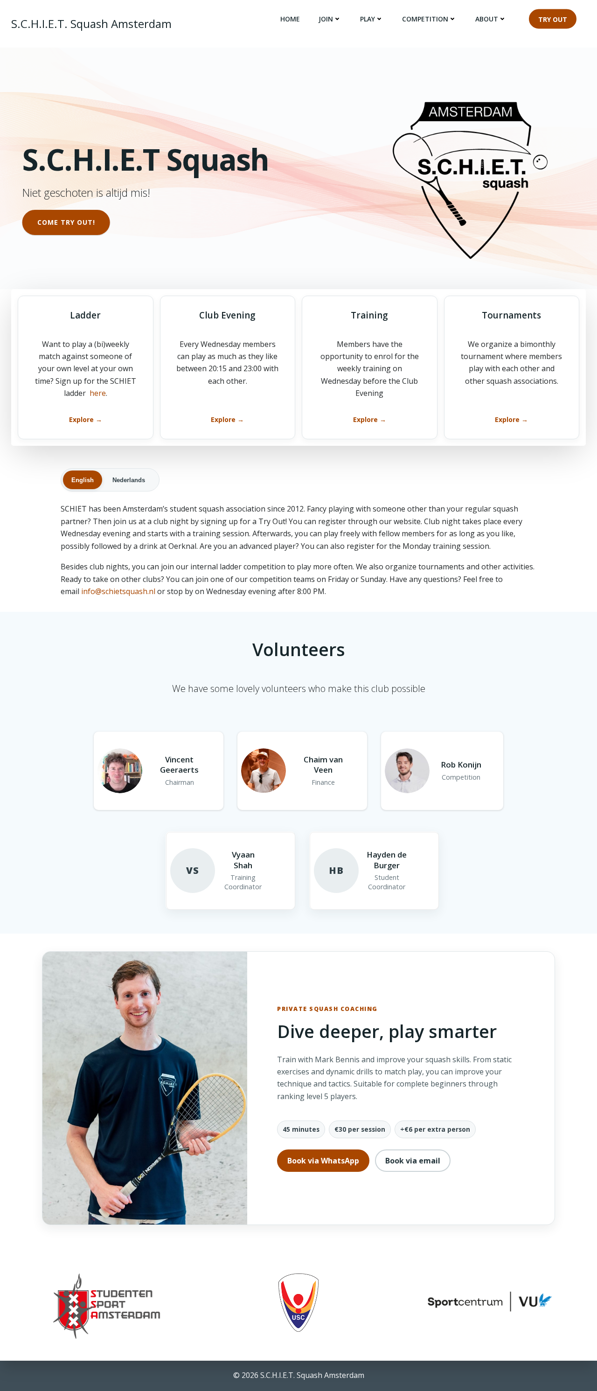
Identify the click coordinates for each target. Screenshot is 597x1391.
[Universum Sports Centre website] (298, 1302)
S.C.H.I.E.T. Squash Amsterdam (91, 23)
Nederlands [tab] (128, 480)
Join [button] (326, 18)
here (98, 393)
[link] (85, 367)
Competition (425, 18)
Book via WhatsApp (323, 1161)
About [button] (486, 18)
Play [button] (367, 18)
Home (290, 18)
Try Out (552, 18)
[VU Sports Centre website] (490, 1300)
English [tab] (82, 480)
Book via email (412, 1161)
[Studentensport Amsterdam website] (107, 1306)
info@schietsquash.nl (118, 591)
